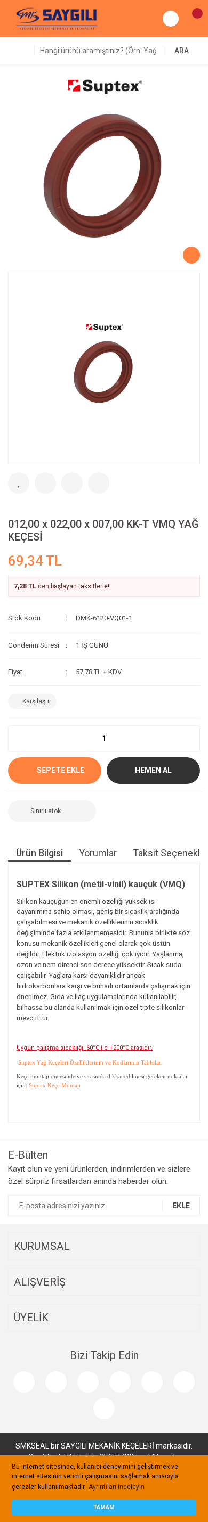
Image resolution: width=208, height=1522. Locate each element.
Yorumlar (98, 852)
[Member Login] (171, 19)
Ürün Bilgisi (39, 852)
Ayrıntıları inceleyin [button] (117, 1487)
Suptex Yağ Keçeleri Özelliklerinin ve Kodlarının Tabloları (90, 1062)
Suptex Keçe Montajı (55, 1085)
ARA (181, 50)
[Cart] (192, 19)
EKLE (181, 1205)
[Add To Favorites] (18, 483)
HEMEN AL (153, 770)
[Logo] (57, 18)
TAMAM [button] (104, 1507)
